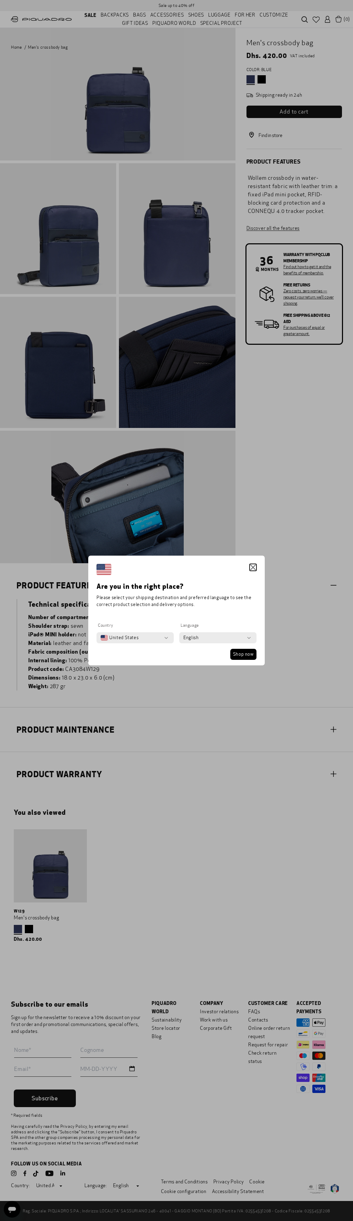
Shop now (243, 654)
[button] (253, 567)
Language (190, 625)
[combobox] (120, 637)
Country (105, 625)
